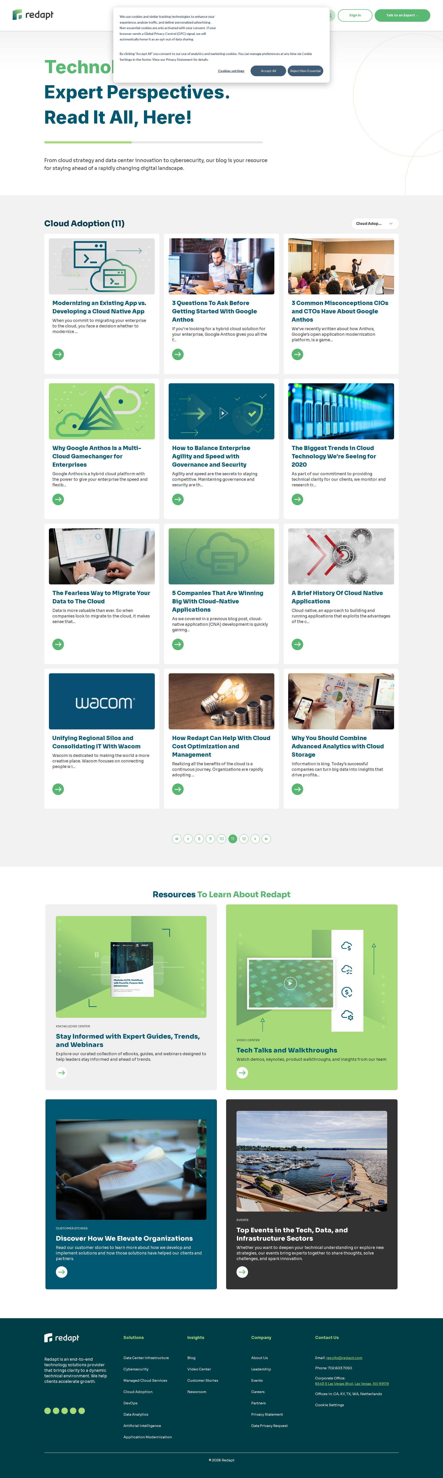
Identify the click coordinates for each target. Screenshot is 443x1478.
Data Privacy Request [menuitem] (269, 1426)
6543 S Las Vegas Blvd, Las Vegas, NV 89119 (352, 1383)
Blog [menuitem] (191, 1358)
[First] (176, 838)
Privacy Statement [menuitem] (267, 1414)
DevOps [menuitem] (130, 1403)
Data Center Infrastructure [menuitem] (146, 1358)
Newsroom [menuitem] (196, 1392)
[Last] (266, 838)
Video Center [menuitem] (199, 1369)
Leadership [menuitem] (261, 1369)
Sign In (355, 15)
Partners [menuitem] (258, 1403)
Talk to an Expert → (402, 15)
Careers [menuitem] (258, 1392)
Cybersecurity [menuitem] (135, 1369)
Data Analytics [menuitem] (135, 1414)
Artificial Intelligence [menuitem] (142, 1426)
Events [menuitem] (257, 1380)
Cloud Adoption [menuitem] (138, 1392)
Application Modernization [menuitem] (147, 1437)
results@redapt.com (344, 1358)
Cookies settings (231, 71)
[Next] (255, 838)
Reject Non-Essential (305, 71)
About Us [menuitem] (259, 1358)
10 (221, 839)
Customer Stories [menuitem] (202, 1380)
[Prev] (188, 838)
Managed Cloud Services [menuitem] (145, 1380)
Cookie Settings (329, 1405)
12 (244, 839)
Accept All (268, 71)
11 (232, 839)
